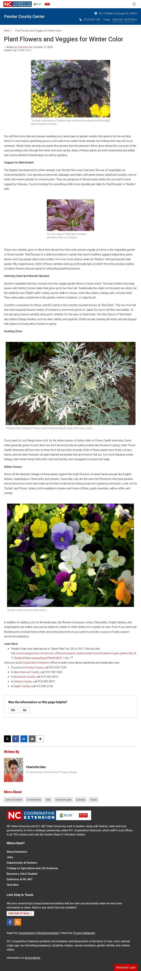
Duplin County (22, 686)
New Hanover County (26, 672)
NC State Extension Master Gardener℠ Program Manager (51, 772)
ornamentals (34, 799)
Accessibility (32, 957)
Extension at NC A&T (20, 879)
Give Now (13, 884)
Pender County (34, 667)
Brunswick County (24, 676)
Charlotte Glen (25, 47)
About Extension (17, 851)
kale (48, 799)
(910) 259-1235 (92, 19)
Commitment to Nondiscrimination (38, 933)
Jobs (10, 857)
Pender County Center (24, 16)
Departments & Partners (22, 862)
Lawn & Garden (14, 799)
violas (93, 799)
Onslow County (23, 681)
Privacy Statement (84, 933)
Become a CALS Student (22, 873)
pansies (81, 799)
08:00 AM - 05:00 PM (123, 19)
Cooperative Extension (36, 662)
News (7, 30)
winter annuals (63, 799)
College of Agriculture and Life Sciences (32, 868)
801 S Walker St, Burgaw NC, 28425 (118, 13)
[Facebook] (10, 922)
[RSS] (17, 922)
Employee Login (125, 967)
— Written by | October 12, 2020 (28, 47)
